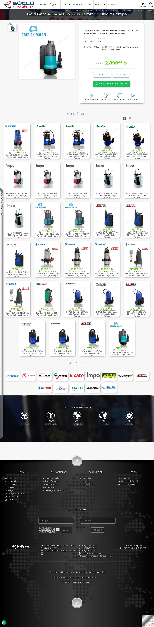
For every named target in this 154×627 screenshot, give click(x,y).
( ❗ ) (102, 572)
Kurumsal (12, 481)
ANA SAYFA (42, 4)
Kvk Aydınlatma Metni (17, 494)
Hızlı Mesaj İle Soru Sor (130, 481)
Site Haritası (13, 497)
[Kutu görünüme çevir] (123, 119)
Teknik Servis (88, 484)
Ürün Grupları (13, 484)
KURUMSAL (88, 4)
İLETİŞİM (110, 4)
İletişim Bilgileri (126, 478)
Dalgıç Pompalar (52, 481)
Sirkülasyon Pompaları (54, 490)
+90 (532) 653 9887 (89, 546)
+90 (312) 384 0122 (89, 548)
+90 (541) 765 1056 (88, 551)
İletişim (11, 500)
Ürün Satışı (87, 478)
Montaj (86, 481)
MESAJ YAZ (121, 75)
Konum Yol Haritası (128, 484)
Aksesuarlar (50, 487)
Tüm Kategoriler (52, 478)
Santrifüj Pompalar (53, 484)
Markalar (11, 487)
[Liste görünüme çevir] (128, 119)
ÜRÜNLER (65, 4)
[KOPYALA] (42, 553)
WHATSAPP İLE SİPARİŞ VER (113, 84)
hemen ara (102, 75)
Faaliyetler (12, 490)
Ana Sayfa (12, 478)
